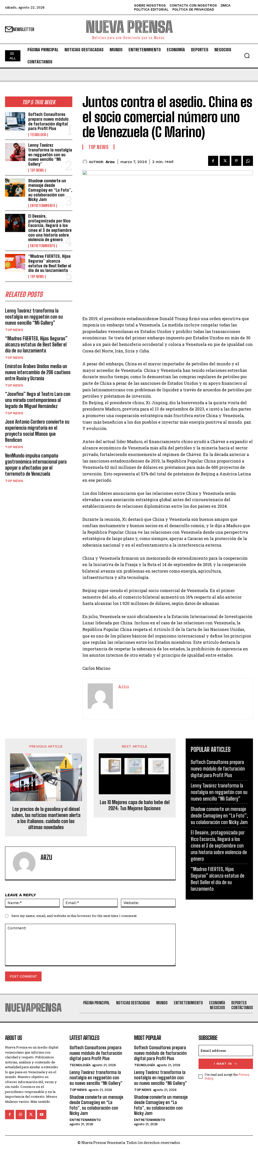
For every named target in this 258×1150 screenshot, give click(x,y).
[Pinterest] (236, 161)
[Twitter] (225, 161)
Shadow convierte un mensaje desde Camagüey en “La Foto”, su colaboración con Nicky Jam (50, 190)
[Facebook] (213, 161)
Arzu (110, 162)
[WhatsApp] (248, 161)
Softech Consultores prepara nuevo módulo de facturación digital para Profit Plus (48, 121)
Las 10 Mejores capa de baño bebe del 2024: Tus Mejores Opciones (135, 805)
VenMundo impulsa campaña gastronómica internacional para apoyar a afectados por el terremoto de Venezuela (36, 464)
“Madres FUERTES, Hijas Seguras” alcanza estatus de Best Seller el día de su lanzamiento (49, 263)
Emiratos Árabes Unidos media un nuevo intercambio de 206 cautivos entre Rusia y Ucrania (38, 372)
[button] (247, 55)
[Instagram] (20, 1114)
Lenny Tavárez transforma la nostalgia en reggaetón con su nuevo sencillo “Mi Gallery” (50, 154)
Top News (37, 170)
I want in (223, 1063)
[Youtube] (41, 1114)
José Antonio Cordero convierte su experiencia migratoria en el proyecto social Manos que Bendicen (37, 431)
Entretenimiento (42, 206)
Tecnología (38, 135)
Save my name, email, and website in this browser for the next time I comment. (74, 915)
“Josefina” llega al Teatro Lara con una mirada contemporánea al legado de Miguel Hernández (37, 400)
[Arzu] (85, 161)
